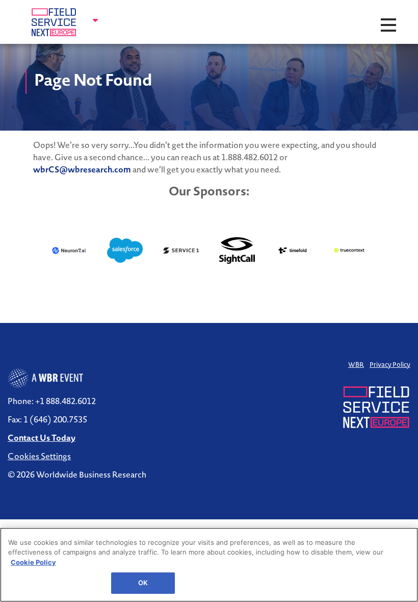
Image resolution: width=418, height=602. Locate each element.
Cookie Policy (33, 562)
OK (143, 583)
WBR (356, 364)
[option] (69, 250)
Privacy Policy (390, 364)
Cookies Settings (39, 456)
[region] (209, 565)
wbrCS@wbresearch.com (82, 169)
